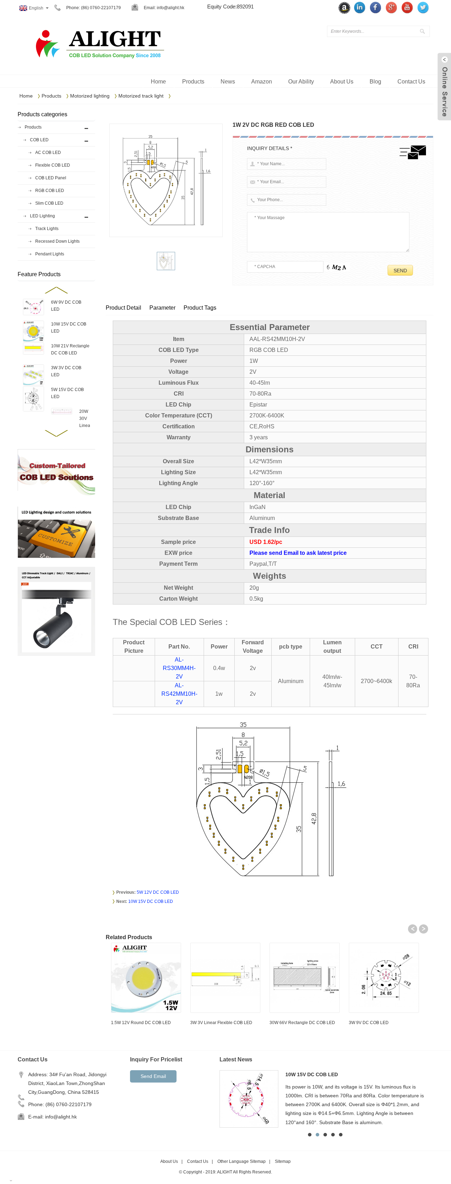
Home (26, 96)
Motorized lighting (90, 96)
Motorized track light (140, 96)
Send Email (153, 1076)
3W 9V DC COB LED (369, 1022)
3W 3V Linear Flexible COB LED (221, 1022)
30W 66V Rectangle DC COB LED (302, 1022)
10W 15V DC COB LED (150, 901)
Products (51, 96)
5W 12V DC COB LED (158, 892)
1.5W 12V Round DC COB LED (141, 1022)
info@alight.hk (170, 7)
